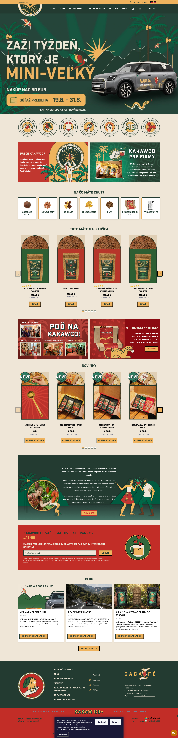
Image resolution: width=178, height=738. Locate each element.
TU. (29, 563)
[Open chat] (174, 733)
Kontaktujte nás (23, 2)
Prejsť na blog (89, 648)
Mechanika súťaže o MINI (33, 612)
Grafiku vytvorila (137, 721)
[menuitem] (54, 8)
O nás (56, 674)
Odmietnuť (101, 722)
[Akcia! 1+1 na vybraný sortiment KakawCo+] (137, 596)
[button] (82, 311)
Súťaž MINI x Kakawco (79, 612)
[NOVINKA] (71, 397)
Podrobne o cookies (63, 678)
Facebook (96, 675)
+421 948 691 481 (141, 693)
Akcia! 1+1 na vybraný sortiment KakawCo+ (133, 613)
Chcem (105, 553)
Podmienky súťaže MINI (64, 700)
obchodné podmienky (64, 669)
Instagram (96, 680)
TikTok (95, 690)
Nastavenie (63, 734)
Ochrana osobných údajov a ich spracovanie (69, 689)
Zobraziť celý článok (33, 636)
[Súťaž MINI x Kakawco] (89, 596)
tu (77, 725)
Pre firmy (58, 683)
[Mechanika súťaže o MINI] (41, 596)
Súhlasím (115, 722)
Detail (35, 304)
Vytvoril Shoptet (135, 718)
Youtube (96, 685)
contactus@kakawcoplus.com (144, 696)
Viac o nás (89, 513)
